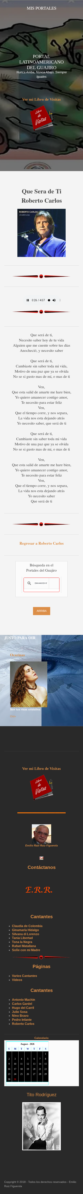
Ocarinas (17, 655)
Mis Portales (41, 8)
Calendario (41, 1037)
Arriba (42, 610)
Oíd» (13, 716)
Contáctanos (42, 867)
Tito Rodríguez (42, 1094)
